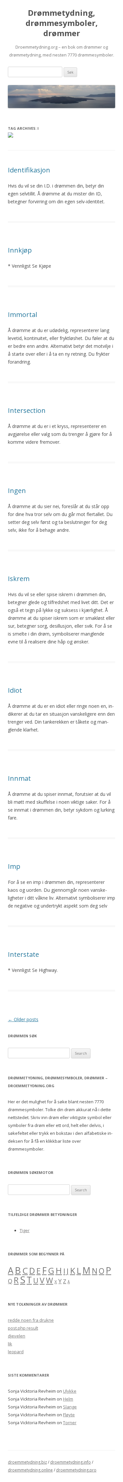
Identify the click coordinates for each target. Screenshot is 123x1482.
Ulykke (69, 1391)
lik (10, 1344)
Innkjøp (20, 250)
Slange (70, 1407)
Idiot (15, 690)
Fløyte (69, 1415)
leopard (16, 1352)
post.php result (23, 1328)
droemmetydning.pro (76, 1470)
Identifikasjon (29, 170)
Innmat (19, 778)
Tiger (25, 1230)
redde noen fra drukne (31, 1320)
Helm (68, 1399)
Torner (69, 1423)
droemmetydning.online (30, 1470)
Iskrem (19, 578)
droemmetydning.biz (27, 1462)
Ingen (17, 490)
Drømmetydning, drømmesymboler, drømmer (62, 23)
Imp (14, 866)
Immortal (22, 314)
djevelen (16, 1336)
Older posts (23, 1019)
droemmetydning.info (70, 1462)
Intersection (27, 410)
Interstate (23, 954)
